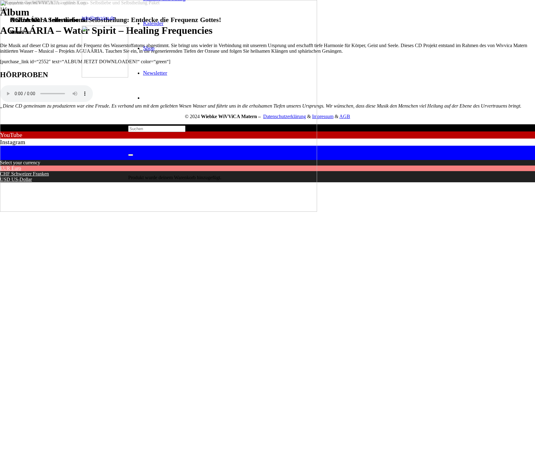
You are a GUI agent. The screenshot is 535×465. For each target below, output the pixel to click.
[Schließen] (130, 155)
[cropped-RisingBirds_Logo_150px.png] (105, 75)
